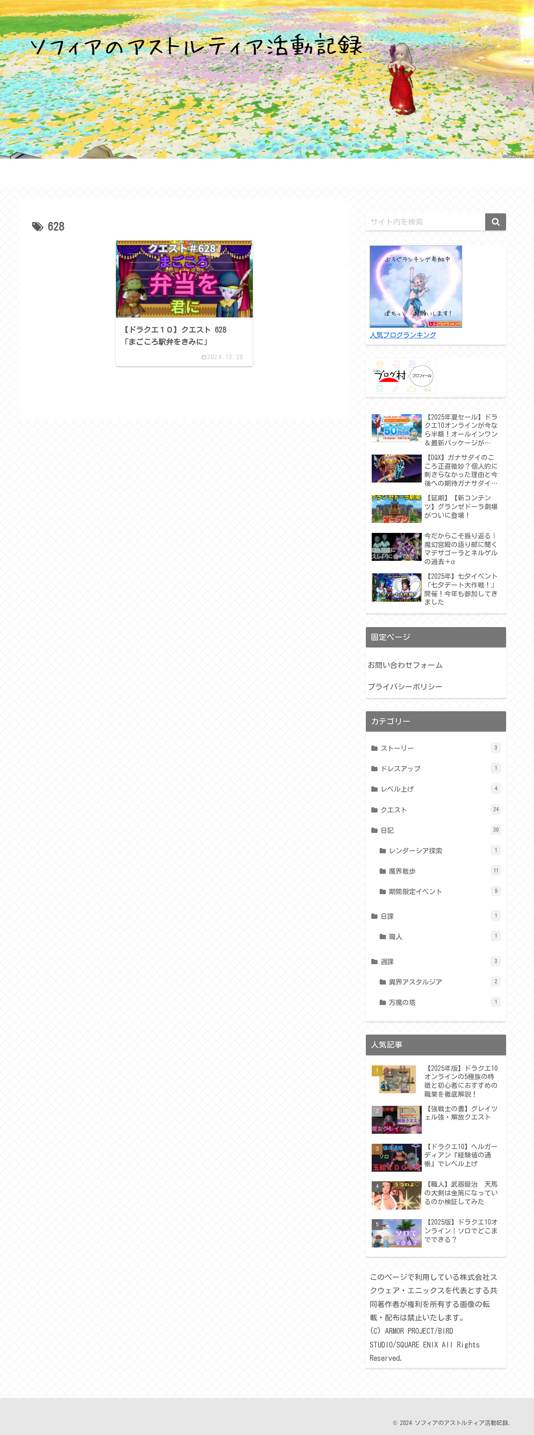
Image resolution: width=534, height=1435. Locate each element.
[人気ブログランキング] (416, 286)
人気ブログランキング (403, 335)
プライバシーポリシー (405, 686)
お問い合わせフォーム (405, 665)
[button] (495, 221)
